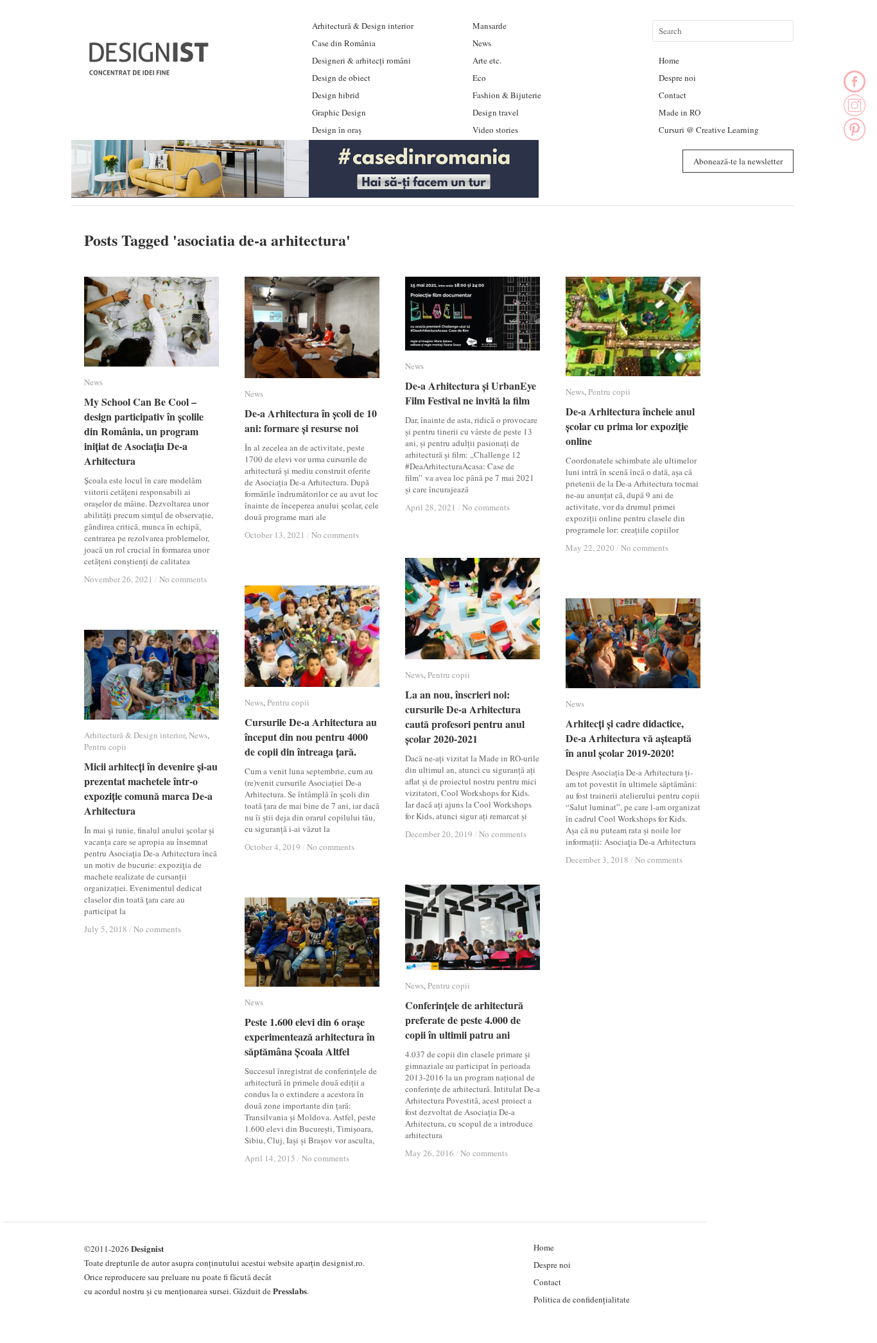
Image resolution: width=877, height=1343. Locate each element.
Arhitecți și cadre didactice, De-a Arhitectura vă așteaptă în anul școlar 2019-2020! (628, 738)
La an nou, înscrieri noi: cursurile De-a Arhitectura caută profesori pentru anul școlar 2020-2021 (465, 716)
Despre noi (677, 77)
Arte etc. (487, 60)
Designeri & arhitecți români (361, 60)
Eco (479, 77)
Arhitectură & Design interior (362, 25)
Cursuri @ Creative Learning (709, 129)
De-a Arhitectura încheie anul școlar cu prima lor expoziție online (630, 426)
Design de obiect (341, 77)
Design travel (496, 112)
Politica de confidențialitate (582, 1299)
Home (669, 60)
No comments (183, 579)
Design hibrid (336, 95)
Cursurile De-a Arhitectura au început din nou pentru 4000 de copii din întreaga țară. (311, 737)
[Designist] (149, 70)
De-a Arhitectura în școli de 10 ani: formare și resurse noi (311, 420)
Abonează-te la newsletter (738, 161)
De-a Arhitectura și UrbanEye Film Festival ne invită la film (470, 393)
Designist (147, 1248)
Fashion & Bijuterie (507, 95)
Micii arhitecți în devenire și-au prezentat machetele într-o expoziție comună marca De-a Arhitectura (151, 788)
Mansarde (490, 25)
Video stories (495, 129)
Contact (672, 95)
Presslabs (290, 1291)
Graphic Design (339, 112)
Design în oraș (336, 129)
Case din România (344, 43)
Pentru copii (609, 391)
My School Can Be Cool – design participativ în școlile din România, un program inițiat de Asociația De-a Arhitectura (144, 431)
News (482, 43)
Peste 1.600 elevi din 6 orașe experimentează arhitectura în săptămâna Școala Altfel (310, 1036)
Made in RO (679, 112)
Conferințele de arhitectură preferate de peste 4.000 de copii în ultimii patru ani (464, 1020)
